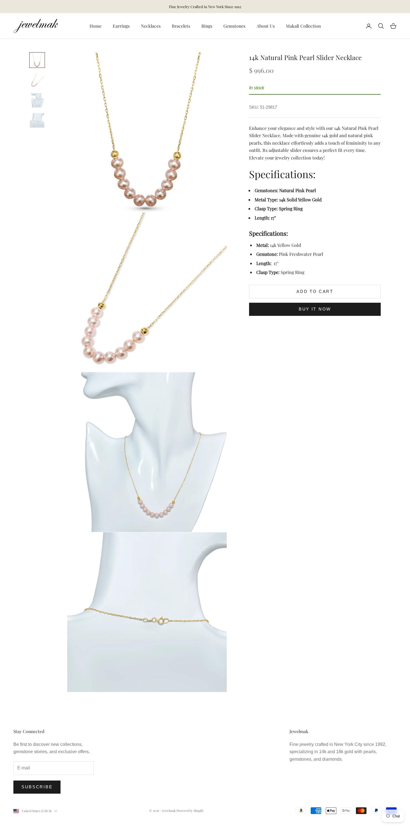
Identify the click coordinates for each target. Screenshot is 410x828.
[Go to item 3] (37, 100)
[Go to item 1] (37, 60)
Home (96, 26)
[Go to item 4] (37, 120)
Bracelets (181, 26)
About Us (266, 26)
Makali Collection (303, 26)
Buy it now (315, 309)
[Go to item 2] (37, 80)
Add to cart (314, 291)
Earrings (121, 26)
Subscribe (36, 786)
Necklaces (151, 26)
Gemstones (234, 26)
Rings (206, 26)
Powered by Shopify (190, 810)
